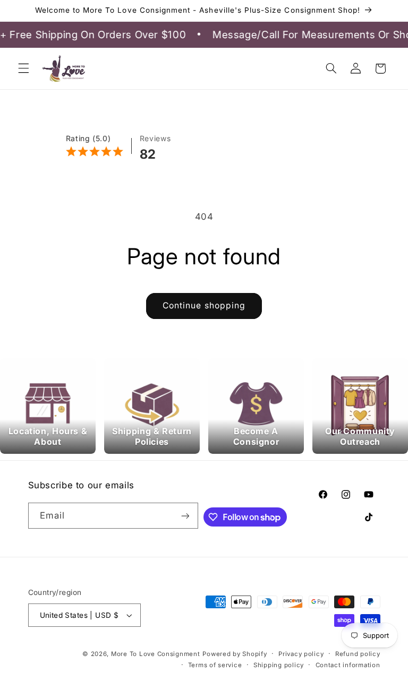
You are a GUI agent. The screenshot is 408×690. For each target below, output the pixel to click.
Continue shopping (204, 305)
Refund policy (357, 654)
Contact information (348, 665)
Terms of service (215, 665)
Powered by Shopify (234, 654)
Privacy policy (301, 654)
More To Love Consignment (155, 654)
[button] (23, 68)
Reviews (155, 138)
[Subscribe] (185, 516)
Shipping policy (278, 665)
